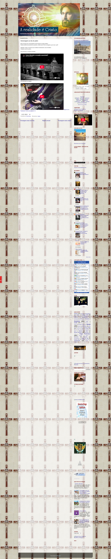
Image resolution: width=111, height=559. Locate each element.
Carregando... (77, 478)
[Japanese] (77, 101)
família (75, 322)
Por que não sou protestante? (81, 40)
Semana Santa (77, 339)
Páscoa (87, 335)
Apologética (88, 313)
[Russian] (78, 100)
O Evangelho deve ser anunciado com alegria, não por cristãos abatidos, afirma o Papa (84, 492)
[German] (87, 98)
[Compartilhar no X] (24, 114)
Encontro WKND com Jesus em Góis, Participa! (84, 242)
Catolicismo (76, 317)
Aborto (76, 313)
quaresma (76, 336)
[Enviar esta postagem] (29, 114)
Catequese (86, 316)
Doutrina (77, 321)
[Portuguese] (85, 100)
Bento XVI (85, 314)
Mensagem (87, 329)
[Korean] (83, 101)
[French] (82, 98)
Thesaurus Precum (79, 172)
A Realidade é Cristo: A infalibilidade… (81, 290)
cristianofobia (86, 318)
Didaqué (87, 319)
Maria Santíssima (81, 329)
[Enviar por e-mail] (22, 114)
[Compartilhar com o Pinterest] (27, 114)
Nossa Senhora (78, 332)
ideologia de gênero (81, 324)
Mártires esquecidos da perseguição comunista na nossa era (84, 217)
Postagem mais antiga (64, 120)
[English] (77, 98)
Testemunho (77, 340)
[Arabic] (88, 101)
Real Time (81, 292)
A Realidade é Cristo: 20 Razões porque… (81, 276)
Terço (88, 339)
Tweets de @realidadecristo (80, 167)
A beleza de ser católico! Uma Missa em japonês (84, 502)
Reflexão (85, 336)
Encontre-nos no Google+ (79, 143)
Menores (77, 180)
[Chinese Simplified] (82, 102)
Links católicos (82, 510)
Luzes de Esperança (79, 214)
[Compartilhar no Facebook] (25, 114)
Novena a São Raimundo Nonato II (84, 174)
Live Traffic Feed (82, 262)
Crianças (81, 318)
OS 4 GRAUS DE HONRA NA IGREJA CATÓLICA (84, 251)
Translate (82, 96)
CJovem (77, 240)
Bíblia (75, 316)
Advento (82, 313)
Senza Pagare (78, 189)
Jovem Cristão (87, 327)
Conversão (76, 318)
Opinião (87, 332)
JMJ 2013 (84, 326)
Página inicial (46, 120)
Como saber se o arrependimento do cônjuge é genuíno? (84, 208)
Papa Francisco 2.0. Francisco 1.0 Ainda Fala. (84, 199)
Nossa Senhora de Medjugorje (82, 206)
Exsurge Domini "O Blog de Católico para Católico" (81, 232)
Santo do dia (84, 338)
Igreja (39, 116)
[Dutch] (87, 99)
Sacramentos (76, 338)
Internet (79, 326)
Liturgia (86, 328)
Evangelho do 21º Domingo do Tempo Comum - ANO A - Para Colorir (84, 225)
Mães (75, 329)
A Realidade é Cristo (84, 267)
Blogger (58, 555)
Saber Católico (78, 249)
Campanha (81, 316)
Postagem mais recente (27, 120)
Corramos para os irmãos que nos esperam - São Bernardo (84, 192)
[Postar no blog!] (23, 114)
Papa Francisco (85, 334)
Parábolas (80, 335)
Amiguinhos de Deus (80, 222)
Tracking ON (85, 292)
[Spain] (78, 99)
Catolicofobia (85, 317)
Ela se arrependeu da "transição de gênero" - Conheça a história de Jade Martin (84, 521)
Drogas (87, 321)
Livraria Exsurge (83, 233)
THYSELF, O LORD (79, 197)
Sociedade (83, 339)
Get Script (77, 292)
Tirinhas (86, 340)
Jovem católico (80, 327)
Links (82, 328)
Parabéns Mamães (79, 483)
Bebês (78, 314)
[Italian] (82, 99)
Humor (75, 324)
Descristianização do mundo (79, 319)
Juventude (78, 328)
